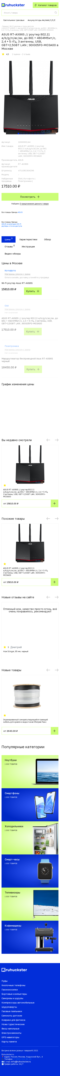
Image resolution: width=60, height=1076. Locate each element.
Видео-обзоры (13, 253)
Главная (5, 26)
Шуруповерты (9, 1007)
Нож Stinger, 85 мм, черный (15, 651)
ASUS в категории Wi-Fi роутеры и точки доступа (12, 225)
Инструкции (28, 246)
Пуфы (5, 981)
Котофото (10, 270)
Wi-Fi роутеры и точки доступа (22, 26)
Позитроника (12, 346)
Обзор (47, 239)
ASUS (20, 212)
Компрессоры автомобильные (18, 1002)
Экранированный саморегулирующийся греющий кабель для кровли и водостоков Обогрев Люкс (25, 720)
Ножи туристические (13, 1024)
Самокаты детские (12, 1015)
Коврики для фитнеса (13, 1020)
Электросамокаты (11, 1033)
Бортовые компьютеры (14, 994)
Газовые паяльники (12, 1011)
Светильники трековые (13, 20)
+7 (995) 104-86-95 (22, 1059)
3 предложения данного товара (34, 204)
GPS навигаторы (10, 1037)
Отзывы (9, 246)
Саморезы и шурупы (12, 998)
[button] (48, 440)
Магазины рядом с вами (17, 274)
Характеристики (28, 239)
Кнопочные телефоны (13, 985)
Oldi (7, 305)
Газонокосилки (10, 989)
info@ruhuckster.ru (21, 1061)
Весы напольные (10, 1028)
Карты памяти (9, 1041)
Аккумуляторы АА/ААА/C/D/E (41, 20)
